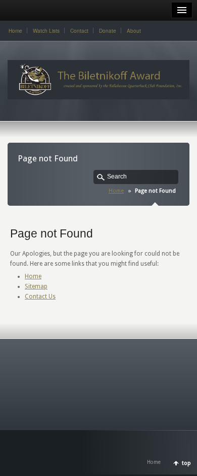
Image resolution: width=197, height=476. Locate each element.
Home (15, 30)
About (134, 30)
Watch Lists (46, 30)
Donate (107, 30)
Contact (79, 30)
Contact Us (40, 296)
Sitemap (36, 286)
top (186, 463)
